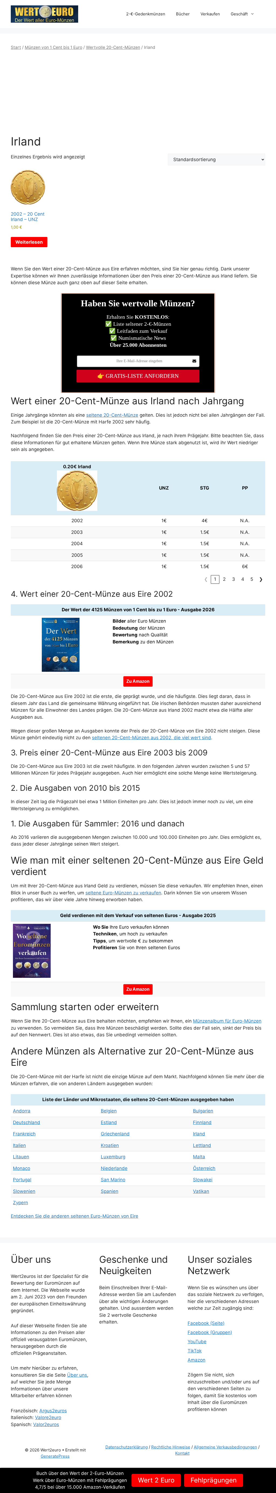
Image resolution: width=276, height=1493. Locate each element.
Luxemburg (113, 1156)
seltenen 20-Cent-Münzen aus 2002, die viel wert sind (151, 737)
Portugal (22, 1179)
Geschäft (239, 13)
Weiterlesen (29, 242)
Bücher (183, 13)
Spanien (109, 1191)
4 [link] (242, 579)
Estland (109, 1122)
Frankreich (24, 1133)
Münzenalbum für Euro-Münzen (227, 1021)
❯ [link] (261, 579)
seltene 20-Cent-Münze (112, 415)
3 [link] (233, 579)
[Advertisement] (138, 92)
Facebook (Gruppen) (210, 1332)
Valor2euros (46, 1424)
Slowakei (202, 1179)
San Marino (113, 1179)
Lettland (202, 1145)
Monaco (21, 1168)
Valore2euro (48, 1417)
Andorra (21, 1111)
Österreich (204, 1168)
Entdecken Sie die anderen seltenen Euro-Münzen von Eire (74, 1216)
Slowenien (24, 1191)
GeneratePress (55, 1456)
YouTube (197, 1341)
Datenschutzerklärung (126, 1447)
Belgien (109, 1111)
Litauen (21, 1156)
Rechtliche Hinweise (170, 1447)
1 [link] (215, 579)
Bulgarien (203, 1111)
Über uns (77, 1375)
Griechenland (115, 1133)
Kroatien (110, 1145)
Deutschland (26, 1122)
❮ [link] (206, 579)
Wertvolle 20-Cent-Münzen (113, 47)
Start (16, 47)
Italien (19, 1145)
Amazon (196, 1360)
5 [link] (251, 579)
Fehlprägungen (214, 1480)
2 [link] (224, 579)
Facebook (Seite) (206, 1323)
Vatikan (201, 1191)
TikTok (195, 1350)
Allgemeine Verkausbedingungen (225, 1447)
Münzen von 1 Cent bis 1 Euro (53, 47)
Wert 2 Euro (156, 1480)
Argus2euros (53, 1410)
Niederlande (114, 1168)
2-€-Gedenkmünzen (145, 13)
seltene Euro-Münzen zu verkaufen (123, 892)
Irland (199, 1133)
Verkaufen (210, 13)
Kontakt (182, 1453)
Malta (199, 1156)
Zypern (20, 1202)
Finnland (202, 1122)
